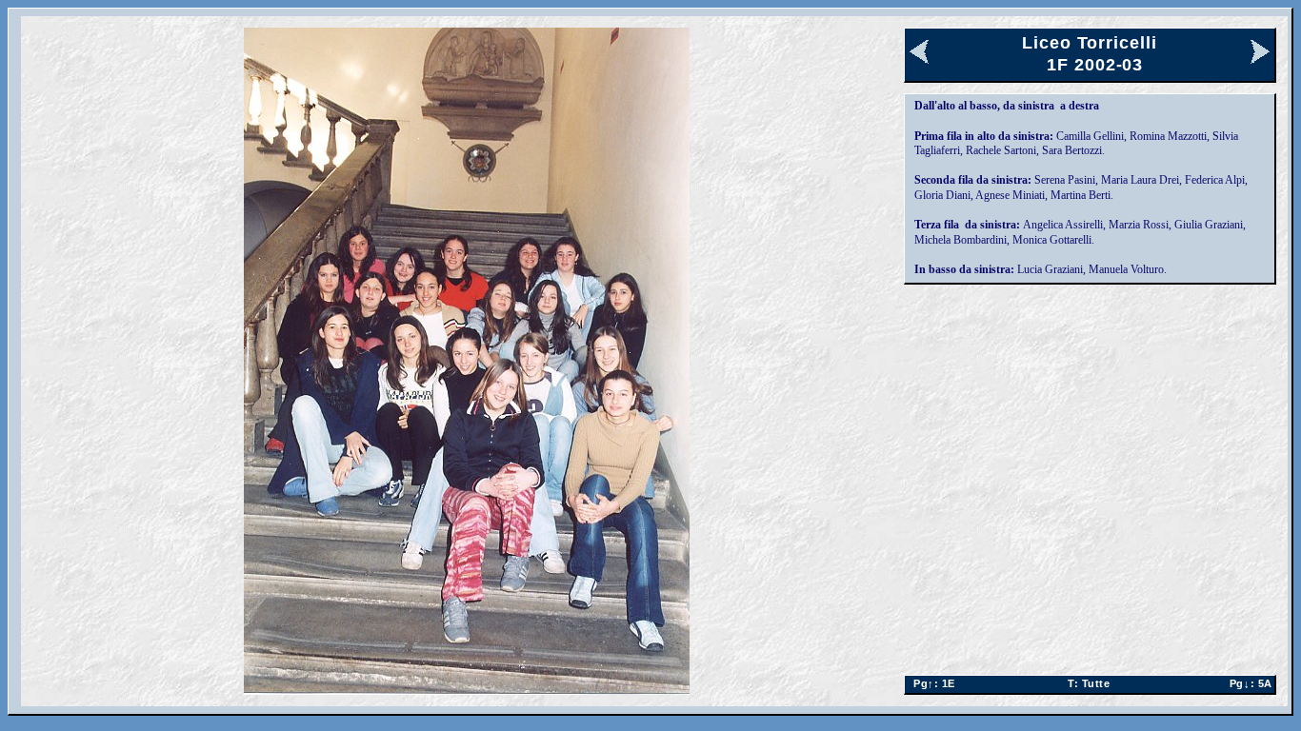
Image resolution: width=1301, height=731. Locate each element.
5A (1247, 683)
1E (931, 683)
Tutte (1089, 683)
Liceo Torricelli (1089, 42)
